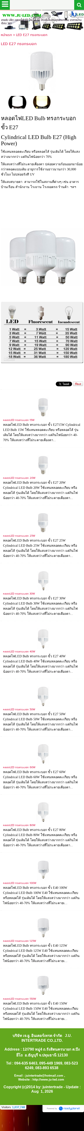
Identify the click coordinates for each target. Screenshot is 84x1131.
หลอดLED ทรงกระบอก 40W (19, 652)
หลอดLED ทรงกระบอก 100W (19, 883)
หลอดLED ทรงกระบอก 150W (19, 999)
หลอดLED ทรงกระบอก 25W (19, 536)
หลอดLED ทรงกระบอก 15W (19, 420)
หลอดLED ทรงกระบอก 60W (19, 767)
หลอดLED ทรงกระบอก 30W (19, 594)
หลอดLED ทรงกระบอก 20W (19, 478)
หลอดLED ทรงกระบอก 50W (19, 709)
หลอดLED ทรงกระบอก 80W (19, 825)
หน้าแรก (6, 35)
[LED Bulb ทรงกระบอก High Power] (42, 71)
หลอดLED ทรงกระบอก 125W (19, 941)
